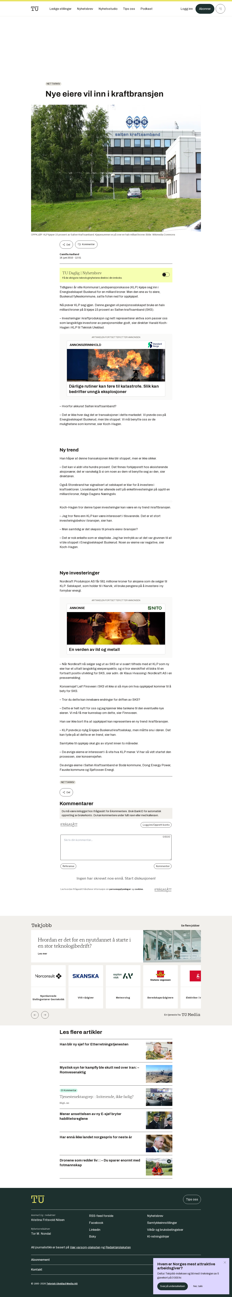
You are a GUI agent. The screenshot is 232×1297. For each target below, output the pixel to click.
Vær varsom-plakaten (85, 1247)
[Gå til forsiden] (35, 9)
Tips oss (192, 1199)
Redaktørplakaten (118, 1247)
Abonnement (40, 1259)
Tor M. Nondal (41, 1233)
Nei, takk (198, 1286)
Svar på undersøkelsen (172, 1286)
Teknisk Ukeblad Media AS (62, 1283)
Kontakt (36, 1269)
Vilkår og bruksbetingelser (165, 1229)
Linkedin (94, 1229)
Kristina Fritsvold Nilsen (48, 1220)
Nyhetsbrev (155, 1216)
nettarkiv (53, 84)
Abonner (205, 9)
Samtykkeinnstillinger (162, 1222)
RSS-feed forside (101, 1216)
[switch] (166, 275)
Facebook (96, 1222)
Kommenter (88, 244)
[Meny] (220, 9)
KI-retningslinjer (158, 1236)
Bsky (92, 1236)
